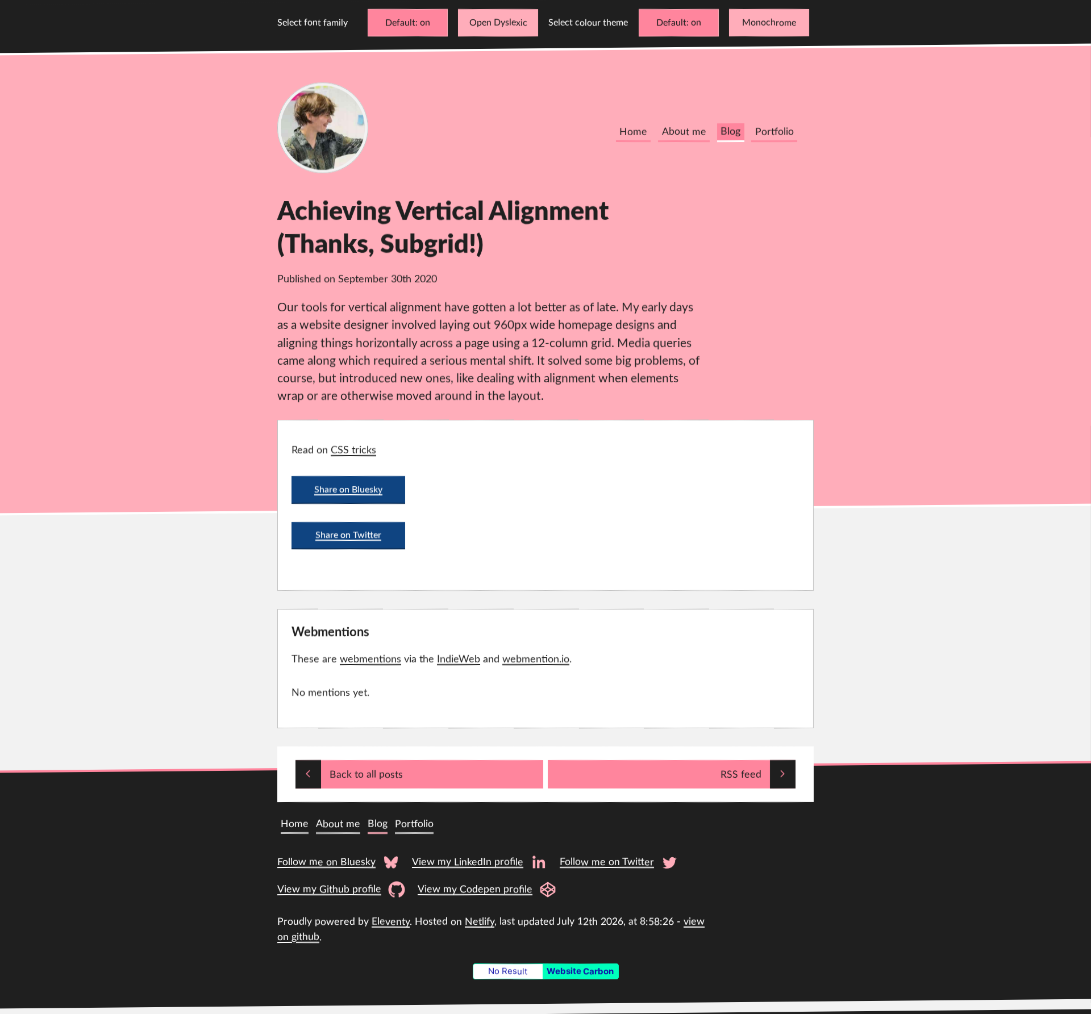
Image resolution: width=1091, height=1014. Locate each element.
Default (400, 22)
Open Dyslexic (498, 22)
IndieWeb (458, 659)
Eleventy (391, 922)
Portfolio (774, 132)
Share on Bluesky (348, 489)
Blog (730, 132)
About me (684, 132)
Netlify (479, 922)
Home (633, 132)
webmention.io (535, 659)
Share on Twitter (348, 535)
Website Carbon (580, 971)
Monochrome (769, 22)
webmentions (370, 659)
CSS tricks (353, 450)
